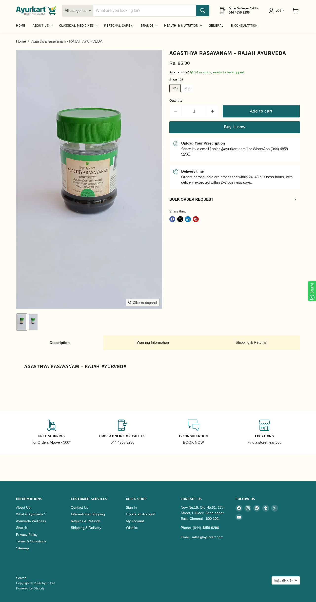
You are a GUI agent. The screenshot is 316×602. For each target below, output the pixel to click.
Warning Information (153, 342)
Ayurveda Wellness (31, 521)
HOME (20, 25)
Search (21, 528)
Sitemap (22, 548)
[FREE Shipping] (51, 432)
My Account (135, 521)
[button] (277, 11)
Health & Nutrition (181, 25)
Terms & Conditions (31, 541)
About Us (23, 507)
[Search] (202, 10)
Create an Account (140, 514)
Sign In (131, 507)
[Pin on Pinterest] (196, 219)
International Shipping (88, 514)
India (283, 580)
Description (60, 343)
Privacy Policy (27, 535)
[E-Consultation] (193, 432)
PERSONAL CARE (117, 25)
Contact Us (79, 507)
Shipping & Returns (251, 342)
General (216, 25)
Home (21, 41)
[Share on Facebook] (172, 219)
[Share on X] (180, 219)
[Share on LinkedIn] (188, 219)
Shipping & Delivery (86, 528)
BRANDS (148, 25)
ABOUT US (41, 25)
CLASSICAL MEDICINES (77, 25)
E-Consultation (244, 25)
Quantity (175, 100)
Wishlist (132, 528)
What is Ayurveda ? (31, 514)
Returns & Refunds (85, 521)
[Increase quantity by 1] (213, 111)
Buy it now (234, 127)
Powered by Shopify (30, 588)
